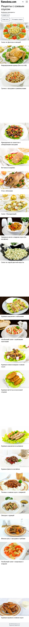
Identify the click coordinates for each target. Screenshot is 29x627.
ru (23, 2)
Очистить (5, 19)
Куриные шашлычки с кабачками (12, 316)
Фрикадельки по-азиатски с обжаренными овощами (11, 143)
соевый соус (5, 15)
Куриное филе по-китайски (10, 469)
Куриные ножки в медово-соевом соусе (12, 366)
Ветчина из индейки (8, 168)
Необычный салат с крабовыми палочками (12, 340)
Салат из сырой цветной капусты (12, 262)
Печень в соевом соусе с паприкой (13, 492)
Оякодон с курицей (7, 515)
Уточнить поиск (17, 19)
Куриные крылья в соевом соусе (12, 618)
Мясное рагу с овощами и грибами (13, 538)
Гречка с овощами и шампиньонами (13, 88)
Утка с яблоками (7, 191)
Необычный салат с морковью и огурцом (12, 563)
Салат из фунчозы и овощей (11, 42)
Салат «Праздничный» (9, 214)
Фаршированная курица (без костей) (14, 65)
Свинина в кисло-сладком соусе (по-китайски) (14, 238)
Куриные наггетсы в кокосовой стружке (12, 391)
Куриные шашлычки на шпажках (12, 446)
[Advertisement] (14, 106)
